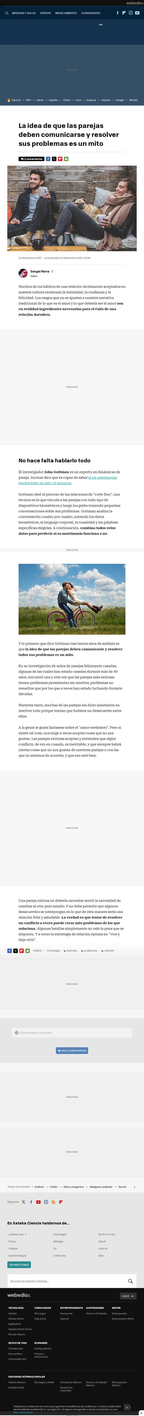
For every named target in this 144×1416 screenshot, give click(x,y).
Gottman (71, 950)
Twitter (54, 159)
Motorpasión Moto (123, 1318)
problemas (91, 950)
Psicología (53, 950)
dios (101, 1255)
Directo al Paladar (96, 1313)
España (53, 100)
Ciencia (16, 100)
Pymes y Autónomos (41, 1355)
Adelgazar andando (101, 1186)
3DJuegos (40, 1313)
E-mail (66, 159)
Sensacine (66, 1313)
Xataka (12, 1313)
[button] (41, 271)
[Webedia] (135, 3)
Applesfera (14, 1324)
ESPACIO (45, 13)
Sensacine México (71, 1382)
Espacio (91, 100)
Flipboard (124, 13)
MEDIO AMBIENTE (66, 13)
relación (109, 950)
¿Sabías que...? (17, 1234)
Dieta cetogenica (74, 1186)
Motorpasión (119, 1313)
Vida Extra (40, 1318)
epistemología (17, 1255)
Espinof (64, 1318)
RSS (53, 1201)
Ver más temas (19, 1264)
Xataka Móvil (15, 1318)
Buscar (130, 1281)
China (66, 100)
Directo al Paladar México (96, 1383)
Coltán (54, 1186)
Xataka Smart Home (20, 1329)
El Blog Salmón (43, 1348)
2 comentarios (33, 159)
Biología (58, 1241)
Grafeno (39, 1186)
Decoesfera (15, 1353)
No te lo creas (106, 1234)
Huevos (105, 100)
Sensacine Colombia (66, 1389)
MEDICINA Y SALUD (24, 13)
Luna (78, 100)
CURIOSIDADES (90, 13)
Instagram (130, 13)
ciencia (102, 1248)
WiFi (28, 100)
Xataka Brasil (16, 1387)
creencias (59, 1255)
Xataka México (17, 1382)
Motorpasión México (119, 1383)
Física (12, 1241)
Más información (23, 1412)
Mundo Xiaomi (16, 1334)
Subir (125, 1296)
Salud (102, 1241)
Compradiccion (17, 1359)
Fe (54, 1248)
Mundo (133, 100)
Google (120, 100)
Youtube (137, 13)
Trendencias (15, 1348)
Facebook (117, 13)
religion (13, 1248)
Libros (40, 100)
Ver (74, 1050)
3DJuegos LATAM (44, 1382)
